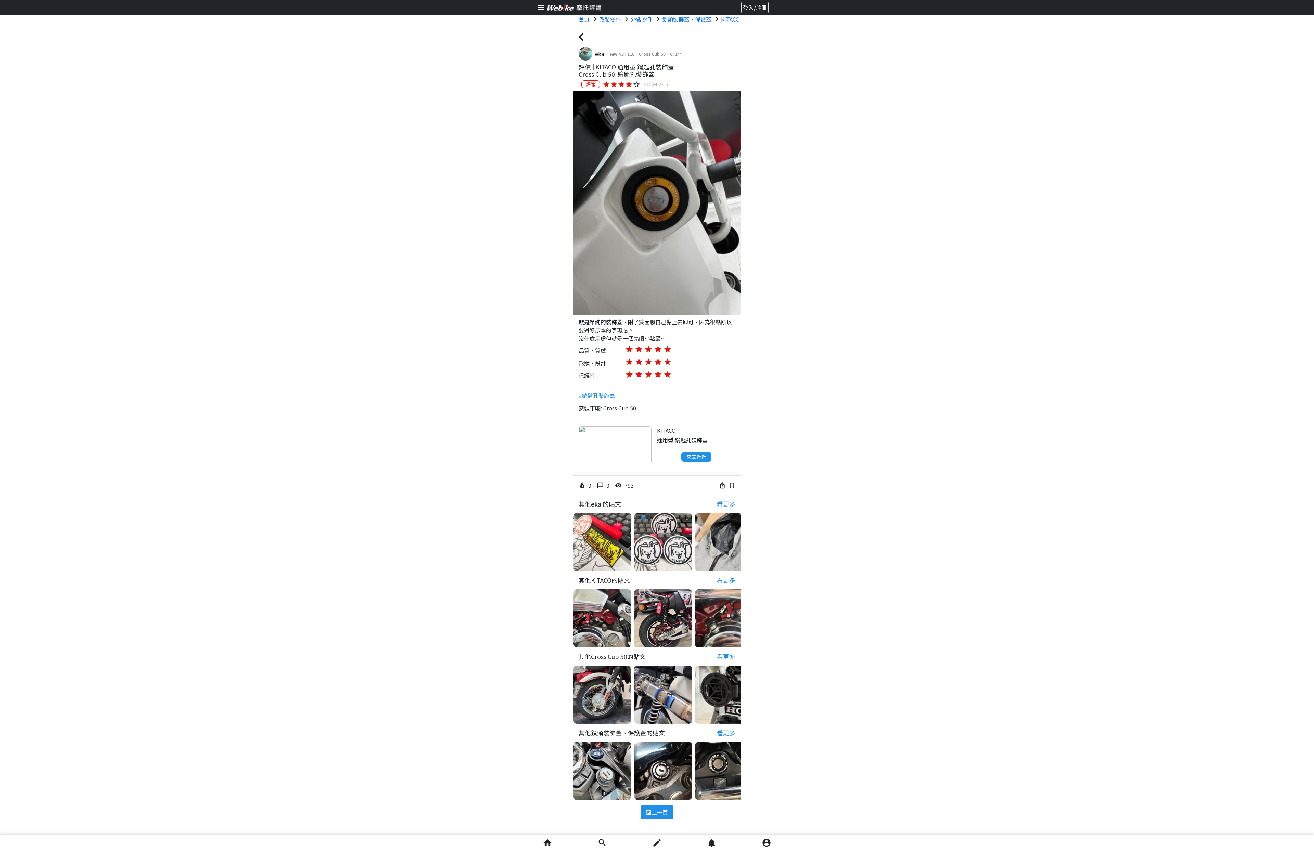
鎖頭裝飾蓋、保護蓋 (686, 19)
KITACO (730, 19)
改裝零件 (610, 19)
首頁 (584, 19)
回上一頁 (657, 812)
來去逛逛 (696, 456)
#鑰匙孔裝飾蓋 (597, 395)
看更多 (726, 504)
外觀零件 (642, 19)
